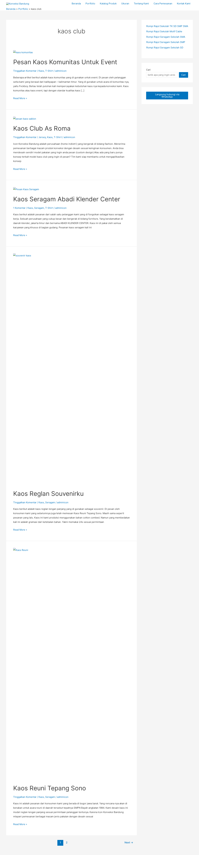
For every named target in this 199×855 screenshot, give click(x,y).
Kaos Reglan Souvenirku (48, 493)
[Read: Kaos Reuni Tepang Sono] (71, 664)
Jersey (42, 137)
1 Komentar (19, 207)
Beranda (76, 3)
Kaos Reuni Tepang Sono (49, 788)
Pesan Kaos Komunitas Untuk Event (65, 62)
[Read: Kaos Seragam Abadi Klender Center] (26, 189)
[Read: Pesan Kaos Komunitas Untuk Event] (23, 52)
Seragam (39, 207)
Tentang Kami (141, 3)
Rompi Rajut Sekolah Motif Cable (164, 31)
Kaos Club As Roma (42, 128)
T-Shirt (49, 70)
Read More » (20, 98)
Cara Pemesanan (163, 3)
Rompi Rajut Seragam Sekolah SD (164, 47)
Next (129, 842)
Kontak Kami (183, 3)
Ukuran (125, 3)
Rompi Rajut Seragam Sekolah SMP (165, 42)
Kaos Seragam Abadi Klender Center (66, 199)
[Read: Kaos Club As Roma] (24, 118)
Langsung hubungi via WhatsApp (167, 95)
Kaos (41, 70)
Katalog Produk (108, 3)
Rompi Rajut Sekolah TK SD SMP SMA (167, 26)
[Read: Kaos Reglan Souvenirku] (71, 369)
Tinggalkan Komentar (25, 70)
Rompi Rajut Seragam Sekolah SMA (165, 36)
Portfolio (90, 3)
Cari (148, 69)
